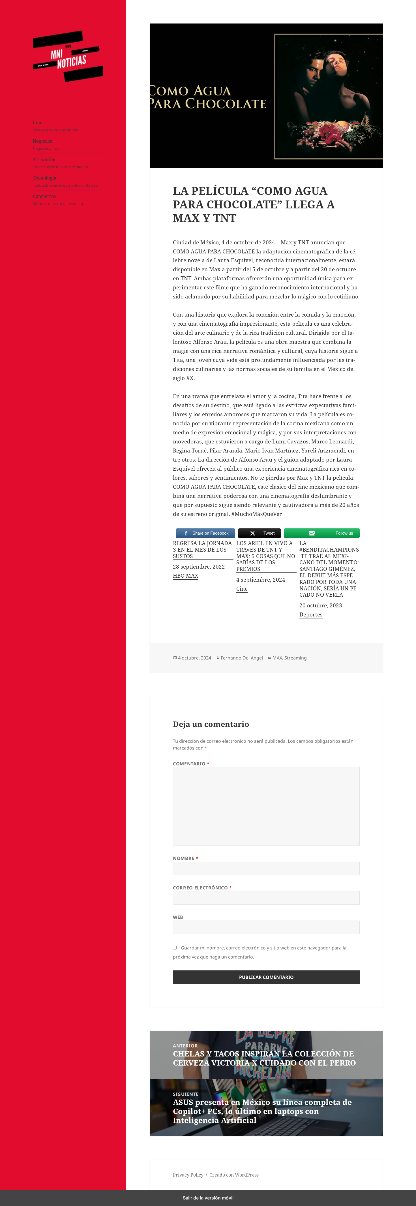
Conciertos (58, 199)
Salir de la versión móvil (208, 1198)
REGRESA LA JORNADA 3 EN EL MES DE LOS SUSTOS (202, 550)
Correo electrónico (202, 888)
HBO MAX (185, 575)
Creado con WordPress (234, 1175)
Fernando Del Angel (242, 658)
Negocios (46, 144)
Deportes (311, 614)
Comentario (191, 764)
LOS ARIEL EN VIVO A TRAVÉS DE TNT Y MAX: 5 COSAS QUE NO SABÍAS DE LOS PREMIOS (265, 556)
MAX (277, 658)
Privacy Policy (188, 1175)
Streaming (60, 162)
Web (178, 917)
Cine (55, 126)
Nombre (185, 858)
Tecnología (66, 181)
